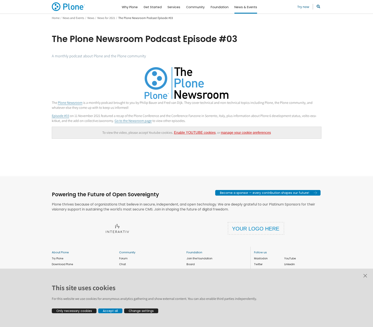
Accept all (110, 311)
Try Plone (57, 258)
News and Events (73, 17)
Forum (123, 258)
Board (190, 264)
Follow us (260, 252)
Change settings (141, 311)
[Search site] (317, 6)
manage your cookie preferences (246, 132)
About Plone (60, 252)
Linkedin (289, 264)
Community (127, 252)
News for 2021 (106, 17)
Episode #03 (60, 116)
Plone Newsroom (70, 102)
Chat (122, 264)
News (90, 17)
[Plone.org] (68, 6)
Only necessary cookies (74, 311)
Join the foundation (199, 258)
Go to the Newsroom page (133, 120)
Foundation (194, 252)
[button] (268, 193)
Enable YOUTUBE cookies (195, 132)
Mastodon (261, 258)
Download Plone (62, 264)
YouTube (290, 258)
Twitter (258, 264)
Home (56, 17)
